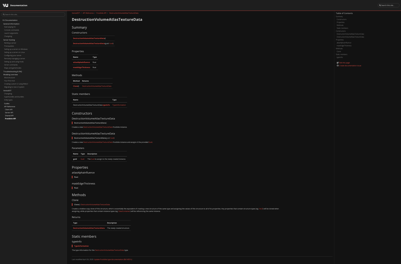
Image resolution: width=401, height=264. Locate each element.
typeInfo (340, 57)
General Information (11, 24)
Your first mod (9, 81)
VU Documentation (10, 20)
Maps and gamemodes (12, 68)
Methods (340, 25)
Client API (9, 109)
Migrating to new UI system (14, 87)
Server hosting (9, 40)
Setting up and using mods (14, 62)
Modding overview (10, 74)
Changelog (8, 36)
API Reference (9, 106)
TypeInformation (119, 105)
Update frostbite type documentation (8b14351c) (113, 259)
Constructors (341, 19)
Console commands (11, 30)
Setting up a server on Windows (16, 49)
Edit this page (344, 63)
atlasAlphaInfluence (344, 43)
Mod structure (9, 77)
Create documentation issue (350, 65)
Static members (342, 28)
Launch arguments (11, 33)
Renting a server (10, 43)
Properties (341, 22)
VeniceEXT (7, 90)
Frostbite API (10, 118)
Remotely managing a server (14, 58)
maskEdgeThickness (344, 45)
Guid (111, 43)
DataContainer (124, 211)
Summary (339, 16)
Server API (9, 112)
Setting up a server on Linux (14, 52)
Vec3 (261, 209)
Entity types (8, 100)
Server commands (11, 65)
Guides (7, 103)
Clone (339, 51)
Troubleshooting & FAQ (12, 71)
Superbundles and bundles (14, 97)
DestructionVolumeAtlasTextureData (350, 34)
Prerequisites (9, 46)
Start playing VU (10, 27)
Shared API (9, 115)
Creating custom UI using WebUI (16, 84)
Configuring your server (12, 55)
